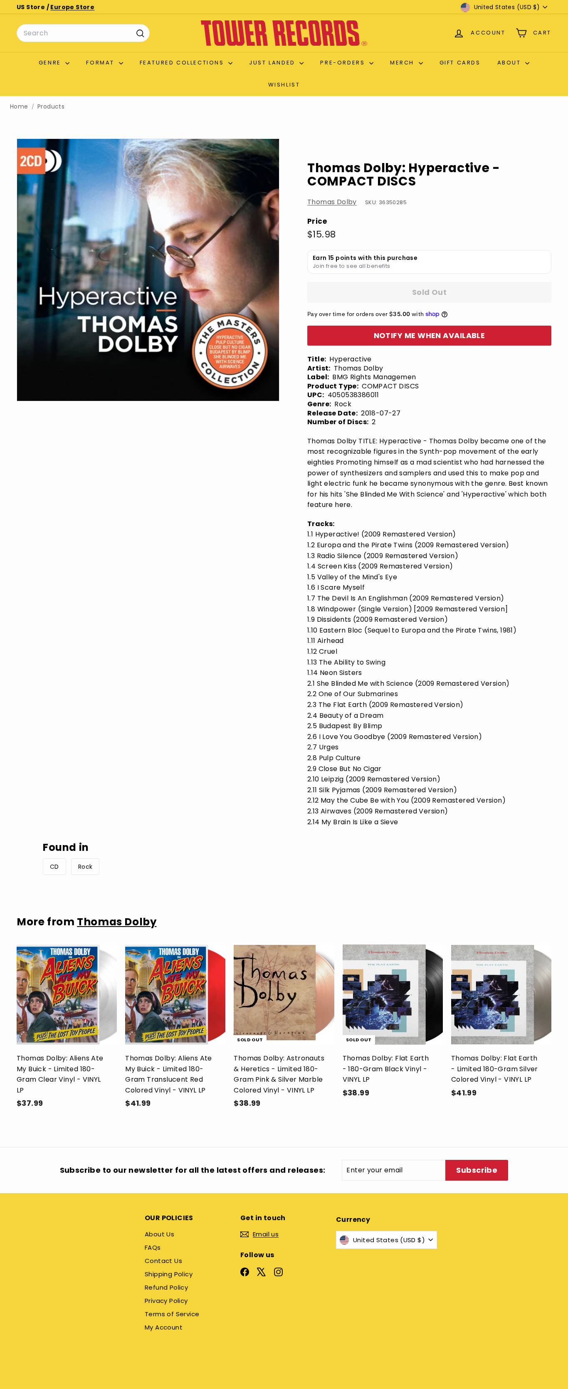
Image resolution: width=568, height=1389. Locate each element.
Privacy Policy (166, 1300)
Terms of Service (172, 1314)
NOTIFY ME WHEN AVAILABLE (429, 335)
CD (54, 867)
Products (50, 107)
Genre (51, 63)
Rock (85, 867)
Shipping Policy (169, 1274)
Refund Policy (166, 1287)
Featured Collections (183, 63)
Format (101, 63)
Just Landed (273, 63)
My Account (164, 1327)
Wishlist (284, 85)
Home (19, 107)
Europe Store (72, 7)
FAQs (153, 1247)
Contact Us (163, 1260)
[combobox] (83, 33)
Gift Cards (460, 63)
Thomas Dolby (332, 202)
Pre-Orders (343, 63)
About (510, 63)
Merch (403, 63)
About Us (159, 1234)
